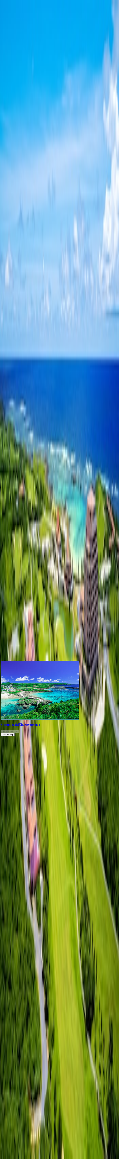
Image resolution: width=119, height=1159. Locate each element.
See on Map (7, 735)
